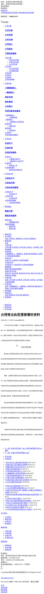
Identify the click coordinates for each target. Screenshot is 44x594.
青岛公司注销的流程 (13, 486)
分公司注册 (13, 64)
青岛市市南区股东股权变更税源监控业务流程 (22, 494)
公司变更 (9, 35)
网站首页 (8, 234)
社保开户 (9, 143)
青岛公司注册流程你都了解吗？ (17, 503)
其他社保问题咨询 (15, 170)
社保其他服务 (11, 152)
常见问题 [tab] (8, 456)
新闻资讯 (8, 307)
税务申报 (9, 97)
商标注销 (12, 228)
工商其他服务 (11, 53)
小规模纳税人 (11, 88)
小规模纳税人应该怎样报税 (16, 473)
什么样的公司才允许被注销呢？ (17, 505)
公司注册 (9, 30)
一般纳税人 (10, 92)
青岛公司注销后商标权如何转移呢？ (19, 501)
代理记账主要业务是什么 (15, 475)
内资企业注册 (14, 60)
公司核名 (9, 49)
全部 (6, 238)
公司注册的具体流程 (14, 482)
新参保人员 (13, 165)
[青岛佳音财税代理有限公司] (22, 13)
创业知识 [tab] (8, 459)
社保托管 (9, 148)
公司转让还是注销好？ (14, 498)
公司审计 (9, 106)
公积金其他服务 (12, 187)
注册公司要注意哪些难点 (15, 478)
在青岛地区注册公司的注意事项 (17, 480)
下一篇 (17, 453)
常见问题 (8, 309)
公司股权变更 (14, 71)
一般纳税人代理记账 (16, 122)
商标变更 (12, 226)
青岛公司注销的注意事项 (15, 507)
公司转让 (9, 44)
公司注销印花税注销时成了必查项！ (20, 509)
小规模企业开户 (14, 159)
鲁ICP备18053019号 (7, 578)
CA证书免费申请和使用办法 (16, 488)
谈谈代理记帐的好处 (13, 469)
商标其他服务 (11, 216)
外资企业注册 (14, 62)
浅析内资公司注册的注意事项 (16, 465)
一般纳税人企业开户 (16, 161)
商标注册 (9, 211)
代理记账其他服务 (12, 111)
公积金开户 (10, 178)
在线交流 (4, 10)
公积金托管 (10, 183)
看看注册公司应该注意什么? (16, 467)
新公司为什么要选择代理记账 (16, 462)
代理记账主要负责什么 (14, 471)
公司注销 (9, 40)
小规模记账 (13, 117)
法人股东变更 (14, 68)
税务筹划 (9, 102)
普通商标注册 (14, 222)
